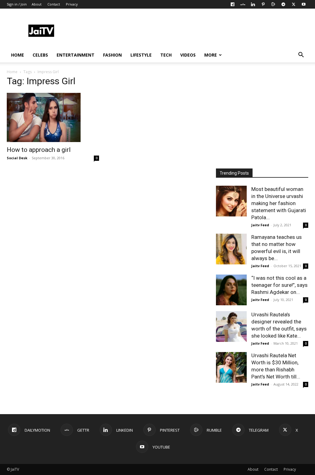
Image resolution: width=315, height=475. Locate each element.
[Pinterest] (263, 4)
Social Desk (17, 158)
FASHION (112, 55)
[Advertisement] (196, 31)
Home (12, 71)
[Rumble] (273, 4)
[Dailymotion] (232, 4)
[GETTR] (242, 4)
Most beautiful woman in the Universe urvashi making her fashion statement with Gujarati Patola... (278, 203)
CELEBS (40, 55)
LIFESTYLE (141, 55)
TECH (166, 55)
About (37, 4)
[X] (293, 4)
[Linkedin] (252, 4)
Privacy (72, 4)
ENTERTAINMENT (75, 55)
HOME (17, 55)
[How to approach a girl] (53, 117)
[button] (300, 55)
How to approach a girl (39, 149)
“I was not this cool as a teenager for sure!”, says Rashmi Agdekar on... (279, 285)
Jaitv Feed (260, 225)
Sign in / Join (17, 4)
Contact (53, 4)
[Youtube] (303, 4)
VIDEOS (188, 55)
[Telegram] (283, 4)
